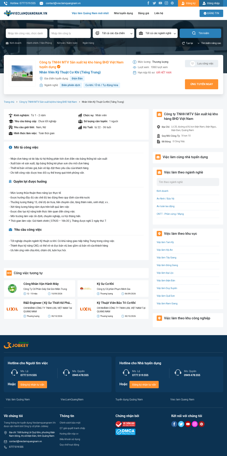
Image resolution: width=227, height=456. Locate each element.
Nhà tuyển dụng (123, 13)
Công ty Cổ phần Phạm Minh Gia (113, 289)
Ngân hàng (88, 43)
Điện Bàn (77, 78)
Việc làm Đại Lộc (165, 273)
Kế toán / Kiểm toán (67, 43)
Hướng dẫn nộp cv (69, 433)
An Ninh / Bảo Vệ (165, 198)
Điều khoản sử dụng (70, 439)
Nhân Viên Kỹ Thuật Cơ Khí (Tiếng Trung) (70, 72)
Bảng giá (143, 13)
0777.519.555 (16, 447)
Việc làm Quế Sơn (166, 296)
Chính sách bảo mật (70, 422)
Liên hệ (158, 13)
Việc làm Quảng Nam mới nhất (90, 13)
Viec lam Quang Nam (182, 399)
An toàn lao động (165, 206)
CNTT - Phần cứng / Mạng (170, 214)
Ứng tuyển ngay (201, 84)
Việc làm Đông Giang (167, 265)
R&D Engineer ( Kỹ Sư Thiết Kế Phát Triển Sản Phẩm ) (47, 303)
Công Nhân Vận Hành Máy (41, 284)
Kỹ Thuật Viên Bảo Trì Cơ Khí (116, 302)
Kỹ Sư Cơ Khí (105, 284)
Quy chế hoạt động (69, 444)
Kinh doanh (15, 43)
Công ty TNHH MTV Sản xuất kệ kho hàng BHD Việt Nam (48, 102)
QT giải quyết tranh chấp (72, 428)
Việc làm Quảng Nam (18, 399)
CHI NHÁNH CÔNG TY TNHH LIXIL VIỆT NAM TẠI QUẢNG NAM (47, 310)
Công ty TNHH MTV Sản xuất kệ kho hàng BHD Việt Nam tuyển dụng (81, 64)
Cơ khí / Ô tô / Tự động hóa (101, 85)
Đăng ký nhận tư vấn (32, 384)
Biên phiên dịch (71, 85)
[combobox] (113, 33)
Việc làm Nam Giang (167, 303)
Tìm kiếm (204, 33)
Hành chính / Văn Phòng (39, 43)
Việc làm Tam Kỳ (165, 242)
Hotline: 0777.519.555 (23, 3)
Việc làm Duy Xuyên (167, 288)
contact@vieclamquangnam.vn (63, 3)
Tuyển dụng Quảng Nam (129, 399)
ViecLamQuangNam (72, 399)
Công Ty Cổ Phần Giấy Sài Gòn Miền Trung (45, 289)
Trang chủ (9, 102)
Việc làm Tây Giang (166, 257)
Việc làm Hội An (165, 250)
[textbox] (113, 33)
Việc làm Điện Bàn (166, 280)
